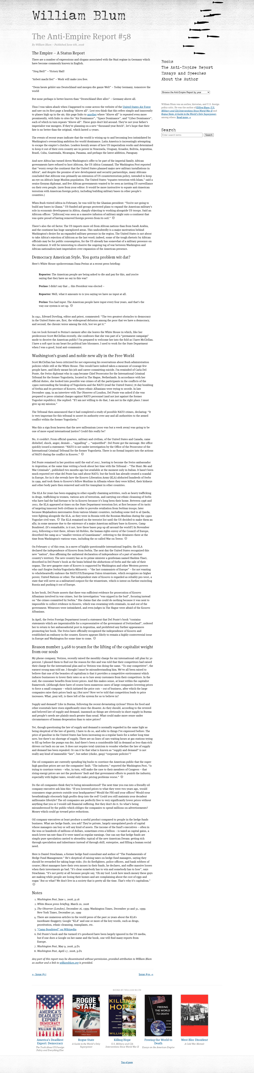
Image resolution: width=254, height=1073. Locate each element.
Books (167, 61)
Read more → (184, 117)
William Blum (79, 15)
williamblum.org (69, 963)
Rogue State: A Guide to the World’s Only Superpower (188, 114)
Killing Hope (122, 1040)
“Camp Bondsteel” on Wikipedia (56, 929)
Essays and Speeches (183, 73)
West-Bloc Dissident (194, 1040)
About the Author (179, 79)
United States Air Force (137, 107)
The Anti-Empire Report (187, 67)
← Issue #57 (39, 974)
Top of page (127, 1062)
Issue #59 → (146, 974)
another (92, 114)
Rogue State (86, 1040)
